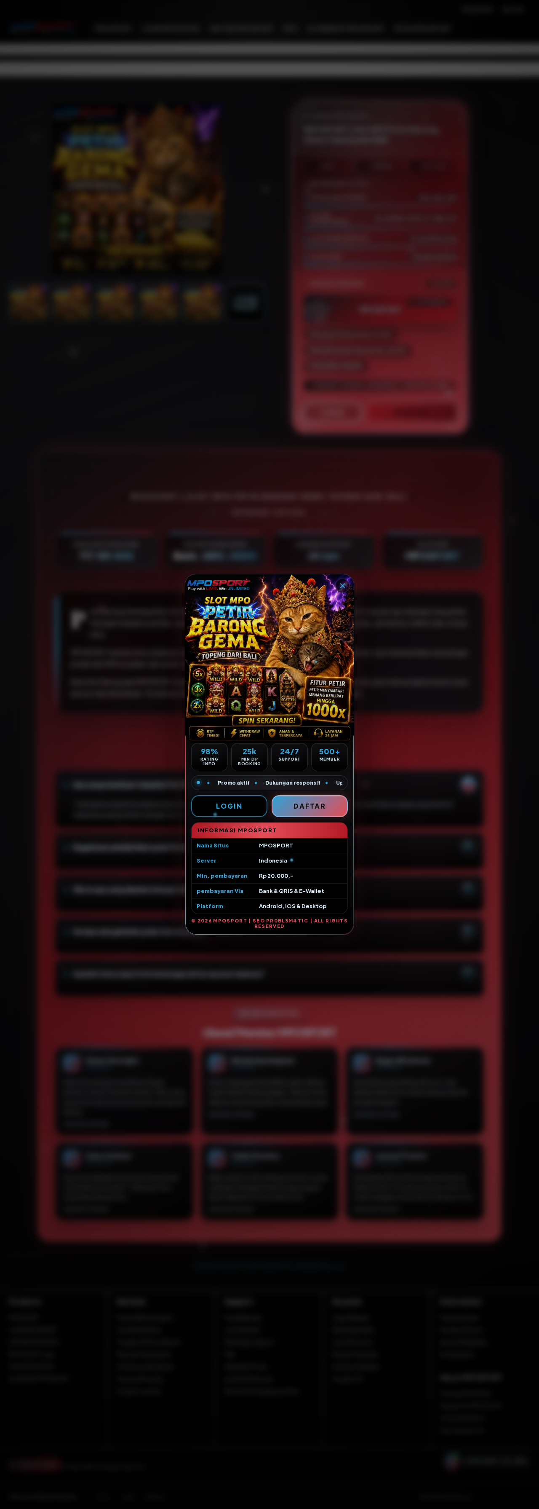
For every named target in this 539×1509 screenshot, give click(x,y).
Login (229, 805)
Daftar (310, 805)
